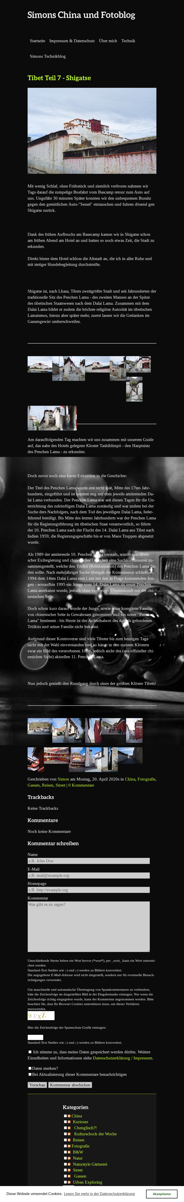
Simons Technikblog (48, 56)
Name (33, 854)
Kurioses (80, 1121)
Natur (78, 1158)
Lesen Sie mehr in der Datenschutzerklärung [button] (99, 1194)
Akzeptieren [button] (162, 1194)
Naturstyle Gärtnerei (90, 1164)
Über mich (108, 40)
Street (60, 785)
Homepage (37, 883)
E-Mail (33, 869)
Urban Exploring (87, 1182)
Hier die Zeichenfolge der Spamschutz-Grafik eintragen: (67, 1027)
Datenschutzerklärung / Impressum (122, 1058)
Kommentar (38, 898)
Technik (128, 40)
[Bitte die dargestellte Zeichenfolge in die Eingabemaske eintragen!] (41, 1015)
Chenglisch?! (85, 1127)
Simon (63, 779)
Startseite (37, 40)
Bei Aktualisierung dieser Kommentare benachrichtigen (79, 1074)
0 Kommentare (81, 785)
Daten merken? (45, 1068)
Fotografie (146, 779)
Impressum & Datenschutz (72, 40)
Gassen (34, 785)
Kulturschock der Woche (95, 1133)
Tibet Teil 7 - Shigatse (59, 78)
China (130, 779)
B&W (78, 1152)
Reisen (47, 785)
